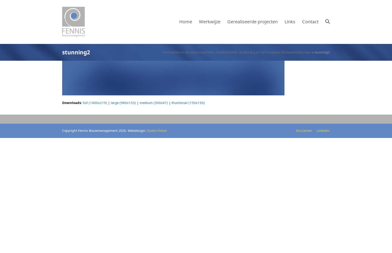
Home (166, 52)
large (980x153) (123, 102)
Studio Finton (157, 130)
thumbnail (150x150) (188, 102)
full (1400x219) (95, 102)
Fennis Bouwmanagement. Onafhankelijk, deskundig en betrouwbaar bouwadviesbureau (243, 52)
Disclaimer (304, 130)
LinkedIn (323, 130)
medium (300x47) (154, 102)
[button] (327, 22)
